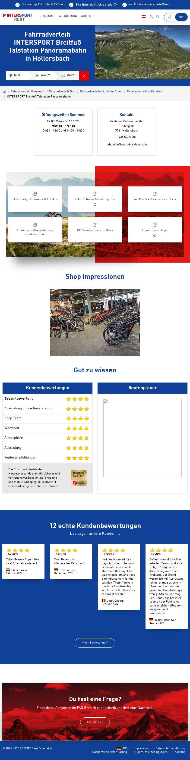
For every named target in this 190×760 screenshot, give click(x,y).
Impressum (141, 748)
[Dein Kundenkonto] (151, 17)
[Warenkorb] (157, 17)
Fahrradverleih (4, 91)
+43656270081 (126, 136)
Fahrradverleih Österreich (27, 91)
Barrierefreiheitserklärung (109, 752)
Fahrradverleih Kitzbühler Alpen (101, 91)
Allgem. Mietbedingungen (151, 752)
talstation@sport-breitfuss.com (127, 144)
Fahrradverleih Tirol (62, 91)
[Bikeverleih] (181, 17)
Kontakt (179, 752)
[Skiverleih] (169, 17)
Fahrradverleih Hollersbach (145, 91)
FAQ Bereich (95, 722)
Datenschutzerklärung (170, 748)
